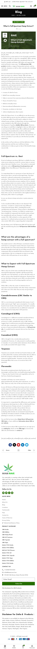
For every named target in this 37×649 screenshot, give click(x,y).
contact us (19, 430)
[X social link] (14, 445)
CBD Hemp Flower (20, 15)
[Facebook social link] (10, 445)
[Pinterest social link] (18, 445)
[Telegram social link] (26, 445)
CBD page (22, 428)
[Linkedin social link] (22, 445)
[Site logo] (18, 6)
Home (13, 15)
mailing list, (7, 428)
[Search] (10, 6)
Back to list (18, 450)
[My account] (31, 6)
